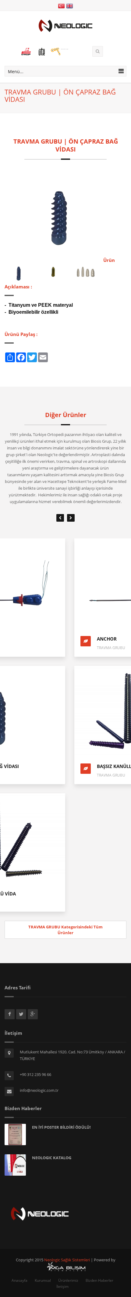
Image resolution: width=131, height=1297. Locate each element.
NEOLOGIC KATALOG (51, 1157)
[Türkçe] (61, 5)
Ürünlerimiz (68, 1280)
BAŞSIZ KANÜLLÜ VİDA (52, 766)
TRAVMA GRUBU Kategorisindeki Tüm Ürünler (65, 929)
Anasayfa (19, 1280)
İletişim (62, 1286)
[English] (69, 5)
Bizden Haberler (99, 1280)
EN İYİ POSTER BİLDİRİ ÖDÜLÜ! (61, 1127)
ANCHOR (37, 639)
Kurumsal (43, 1280)
